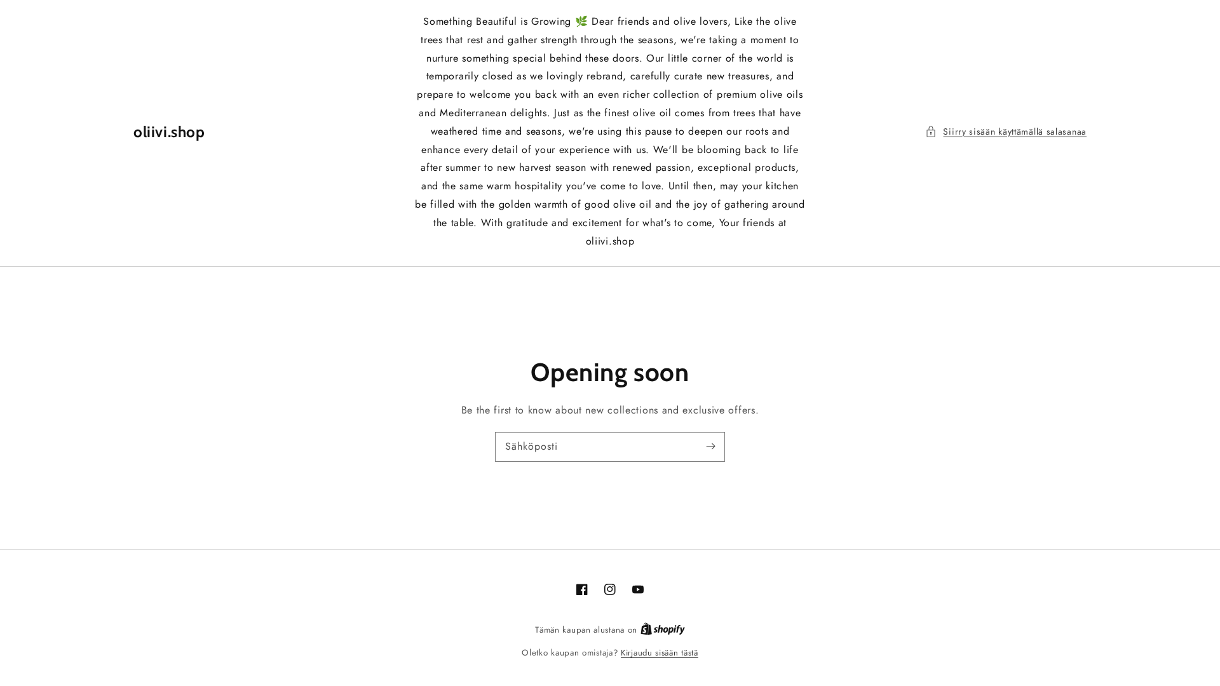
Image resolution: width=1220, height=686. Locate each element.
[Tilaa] (710, 447)
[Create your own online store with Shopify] (662, 630)
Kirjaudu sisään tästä (659, 653)
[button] (1006, 132)
